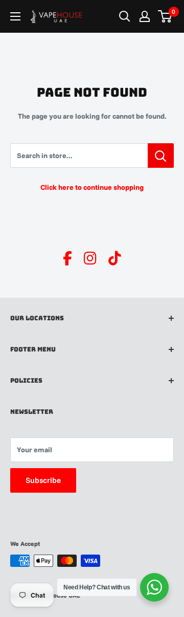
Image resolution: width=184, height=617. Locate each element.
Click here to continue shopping (92, 187)
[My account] (145, 16)
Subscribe (43, 480)
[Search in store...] (161, 155)
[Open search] (124, 16)
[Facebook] (67, 258)
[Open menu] (15, 16)
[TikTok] (114, 258)
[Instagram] (90, 258)
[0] (165, 16)
